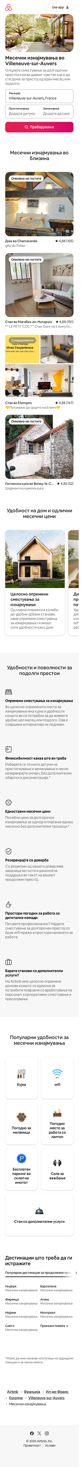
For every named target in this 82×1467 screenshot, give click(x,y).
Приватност (32, 1445)
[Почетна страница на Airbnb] (8, 7)
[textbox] (22, 113)
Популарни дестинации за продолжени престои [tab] (41, 1273)
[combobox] (39, 98)
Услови (50, 1445)
